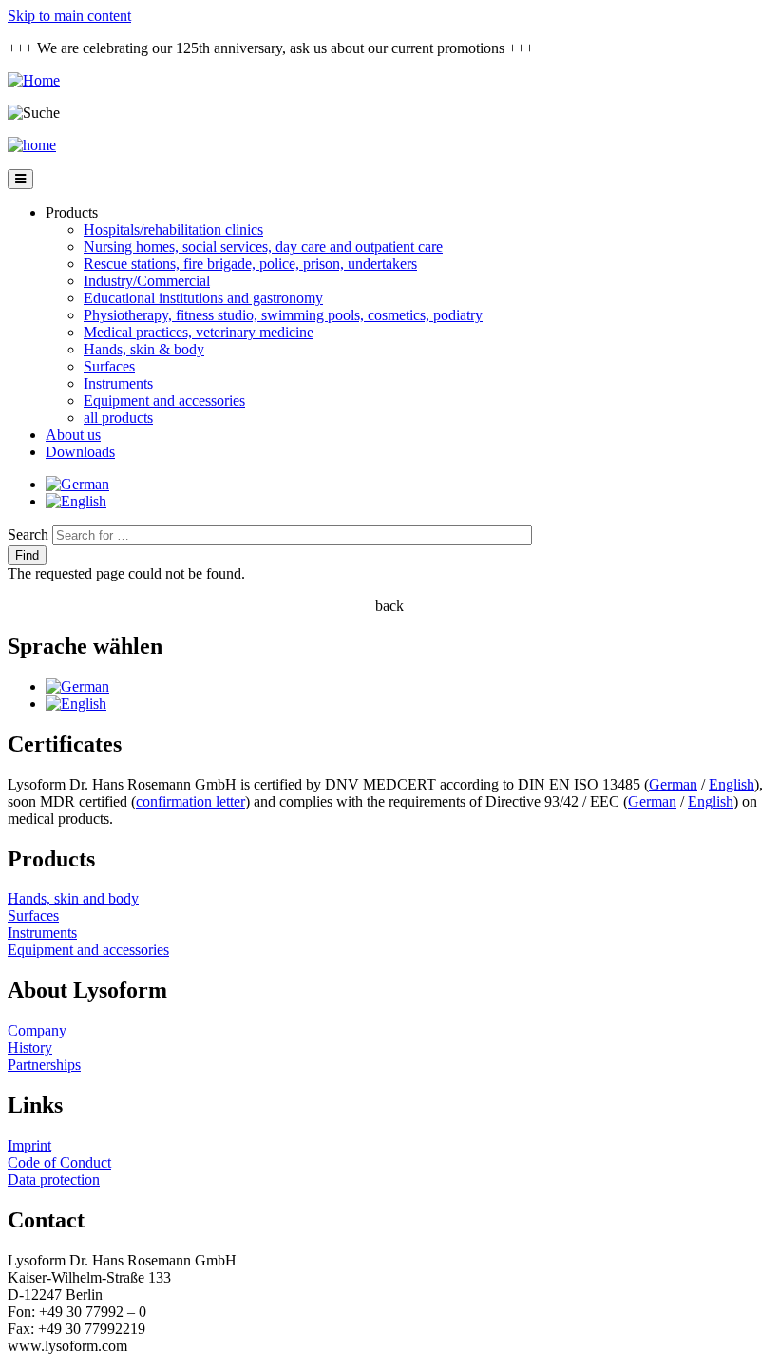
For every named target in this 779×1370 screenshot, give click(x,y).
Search (28, 534)
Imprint (29, 1145)
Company (37, 1030)
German (673, 784)
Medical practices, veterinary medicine (199, 332)
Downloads (80, 452)
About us (73, 435)
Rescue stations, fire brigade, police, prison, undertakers (250, 264)
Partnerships (44, 1064)
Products (72, 212)
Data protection (54, 1179)
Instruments (118, 383)
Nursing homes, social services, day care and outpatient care (263, 246)
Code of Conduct (59, 1162)
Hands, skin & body (144, 349)
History (30, 1047)
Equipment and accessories (164, 400)
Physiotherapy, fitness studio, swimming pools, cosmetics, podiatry (283, 315)
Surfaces (109, 366)
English (731, 784)
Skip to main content (69, 16)
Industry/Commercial (147, 281)
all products (118, 417)
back (389, 606)
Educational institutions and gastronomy (203, 298)
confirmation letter (190, 801)
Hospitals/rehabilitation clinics (173, 229)
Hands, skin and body (73, 898)
